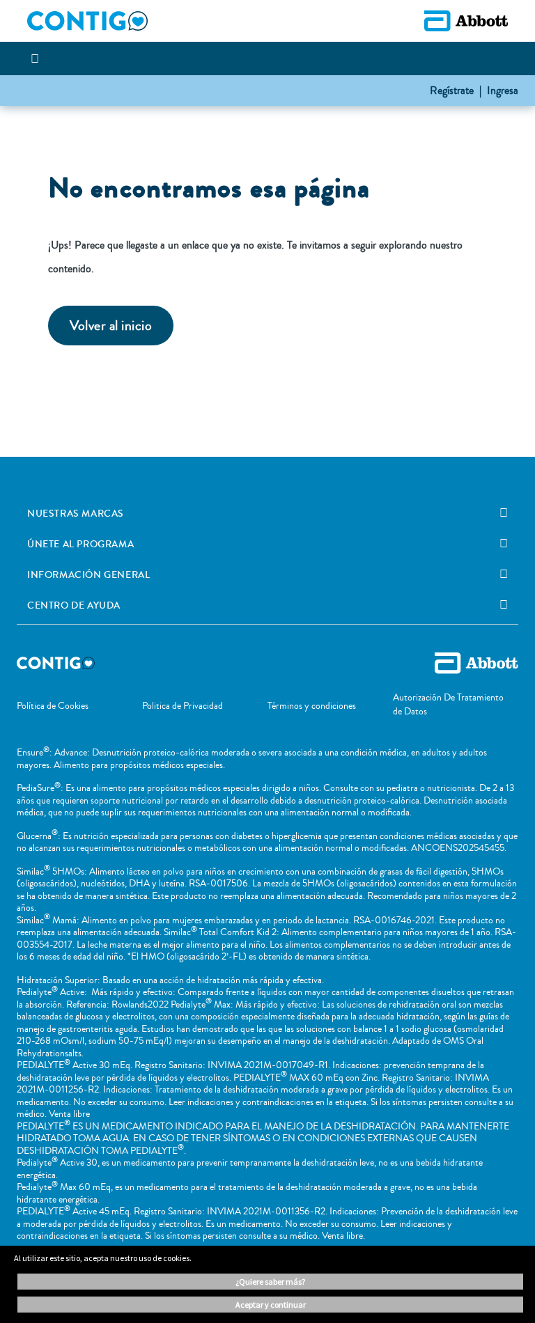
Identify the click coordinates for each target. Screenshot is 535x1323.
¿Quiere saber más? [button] (270, 1281)
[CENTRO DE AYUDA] (503, 605)
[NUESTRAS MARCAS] (503, 513)
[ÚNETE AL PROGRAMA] (503, 543)
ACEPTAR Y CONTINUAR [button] (270, 1304)
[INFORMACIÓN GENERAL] (503, 574)
